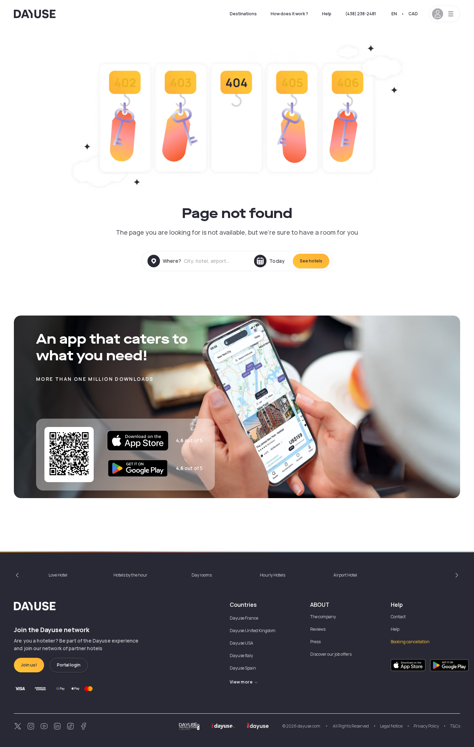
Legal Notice (391, 726)
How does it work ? (289, 14)
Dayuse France (244, 618)
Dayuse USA (241, 643)
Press (315, 642)
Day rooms (202, 575)
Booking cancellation (410, 642)
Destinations (243, 14)
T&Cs (455, 726)
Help (326, 14)
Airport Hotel (345, 575)
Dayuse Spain (243, 668)
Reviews (317, 629)
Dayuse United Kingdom (253, 630)
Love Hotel (58, 575)
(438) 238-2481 (360, 14)
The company (323, 617)
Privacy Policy (426, 726)
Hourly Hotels (272, 575)
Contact (398, 617)
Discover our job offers (331, 654)
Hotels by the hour (130, 575)
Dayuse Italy (241, 655)
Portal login (69, 665)
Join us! (29, 665)
